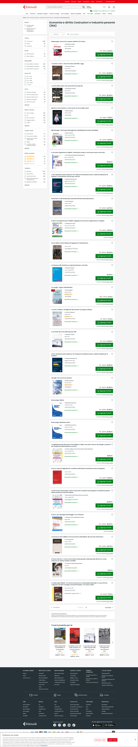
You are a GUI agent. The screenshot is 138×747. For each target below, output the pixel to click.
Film (55, 704)
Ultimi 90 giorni (30, 54)
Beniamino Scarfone (71, 403)
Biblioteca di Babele (32, 182)
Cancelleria (89, 711)
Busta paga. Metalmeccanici (60, 422)
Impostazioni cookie (100, 740)
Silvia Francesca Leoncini (81, 495)
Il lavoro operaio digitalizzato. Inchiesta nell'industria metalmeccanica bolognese (78, 468)
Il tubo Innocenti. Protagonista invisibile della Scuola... (104, 647)
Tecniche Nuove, (68, 135)
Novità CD (41, 706)
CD (39, 704)
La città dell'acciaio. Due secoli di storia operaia (67, 86)
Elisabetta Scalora (79, 517)
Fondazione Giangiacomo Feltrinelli (108, 680)
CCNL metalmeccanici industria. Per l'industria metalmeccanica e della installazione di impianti (79, 355)
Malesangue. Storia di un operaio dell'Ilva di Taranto (68, 41)
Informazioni (30, 133)
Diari (87, 706)
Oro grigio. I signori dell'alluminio (62, 287)
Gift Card (73, 1)
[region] (69, 739)
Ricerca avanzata (89, 7)
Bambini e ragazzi (58, 715)
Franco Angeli (30, 113)
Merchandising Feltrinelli (107, 706)
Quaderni (88, 715)
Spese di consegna (75, 684)
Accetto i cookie (112, 740)
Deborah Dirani (69, 380)
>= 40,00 (29, 84)
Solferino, (67, 292)
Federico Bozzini (31, 102)
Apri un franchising (59, 673)
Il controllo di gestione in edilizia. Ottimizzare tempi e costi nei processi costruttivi (78, 152)
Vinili (40, 711)
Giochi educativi (74, 709)
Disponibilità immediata (33, 66)
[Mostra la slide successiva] (112, 642)
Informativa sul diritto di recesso (92, 679)
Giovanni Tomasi (70, 334)
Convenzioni (99, 1)
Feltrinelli (29, 171)
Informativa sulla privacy (92, 682)
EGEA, (66, 336)
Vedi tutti (27, 105)
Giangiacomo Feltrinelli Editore (107, 676)
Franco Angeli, (68, 157)
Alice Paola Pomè (78, 449)
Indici (40, 687)
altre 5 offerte (109, 125)
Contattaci (73, 682)
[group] (92, 11)
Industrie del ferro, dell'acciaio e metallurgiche (31, 30)
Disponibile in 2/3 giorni (33, 68)
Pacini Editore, (68, 588)
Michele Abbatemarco (79, 155)
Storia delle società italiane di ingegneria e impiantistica (69, 243)
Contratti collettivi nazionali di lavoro (31, 145)
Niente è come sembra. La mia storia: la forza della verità (70, 108)
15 (86, 607)
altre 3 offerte (109, 80)
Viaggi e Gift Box (106, 709)
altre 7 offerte (109, 326)
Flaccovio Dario (31, 117)
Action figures (73, 715)
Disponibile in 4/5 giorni (33, 64)
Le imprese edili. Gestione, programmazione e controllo (69, 265)
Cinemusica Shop (31, 176)
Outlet (28, 43)
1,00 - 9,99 (29, 76)
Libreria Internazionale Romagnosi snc (32, 179)
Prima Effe (56, 684)
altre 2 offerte (109, 169)
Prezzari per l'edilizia (32, 136)
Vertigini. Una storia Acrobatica (61, 378)
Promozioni (30, 41)
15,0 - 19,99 (29, 80)
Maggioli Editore (31, 120)
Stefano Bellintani (88, 449)
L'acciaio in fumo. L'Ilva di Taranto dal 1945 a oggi (67, 64)
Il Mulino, (67, 203)
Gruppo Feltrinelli (106, 673)
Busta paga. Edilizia (57, 400)
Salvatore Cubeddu (32, 99)
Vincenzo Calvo (70, 517)
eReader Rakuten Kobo (107, 713)
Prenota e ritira (42, 675)
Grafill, (66, 519)
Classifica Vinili (42, 715)
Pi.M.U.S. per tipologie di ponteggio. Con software (67, 515)
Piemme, (67, 113)
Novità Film (57, 706)
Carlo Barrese (69, 155)
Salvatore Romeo (70, 66)
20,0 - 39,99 (30, 82)
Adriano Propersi (70, 268)
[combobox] (66, 7)
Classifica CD (42, 709)
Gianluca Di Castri (70, 223)
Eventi (92, 1)
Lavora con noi (26, 678)
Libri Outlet (25, 706)
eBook (24, 713)
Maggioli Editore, (68, 181)
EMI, (65, 565)
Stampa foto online (43, 689)
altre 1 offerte (110, 282)
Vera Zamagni (69, 201)
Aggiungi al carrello (105, 54)
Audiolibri (25, 715)
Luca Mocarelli (69, 539)
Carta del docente (43, 682)
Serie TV (56, 713)
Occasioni (29, 46)
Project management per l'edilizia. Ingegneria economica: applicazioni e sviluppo (77, 221)
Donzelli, (66, 68)
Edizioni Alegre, (68, 46)
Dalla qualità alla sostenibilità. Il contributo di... (59, 647)
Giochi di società (74, 711)
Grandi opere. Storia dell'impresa (32, 139)
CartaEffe (67, 1)
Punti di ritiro (86, 1)
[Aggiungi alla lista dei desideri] (112, 41)
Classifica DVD (58, 709)
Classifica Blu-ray (58, 711)
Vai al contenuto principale (30, 1)
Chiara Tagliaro (70, 449)
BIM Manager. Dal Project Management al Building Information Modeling (74, 130)
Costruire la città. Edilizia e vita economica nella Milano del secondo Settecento (77, 537)
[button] (84, 7)
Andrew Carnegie (31, 92)
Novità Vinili (41, 713)
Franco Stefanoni (70, 312)
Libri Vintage (26, 711)
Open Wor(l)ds (89, 713)
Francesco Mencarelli (32, 94)
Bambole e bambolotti (75, 713)
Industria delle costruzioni (30, 26)
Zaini (87, 709)
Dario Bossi (79, 563)
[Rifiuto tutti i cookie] (135, 739)
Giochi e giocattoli (74, 704)
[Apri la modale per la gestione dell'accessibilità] (113, 732)
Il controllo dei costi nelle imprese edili (63, 332)
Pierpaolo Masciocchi (32, 97)
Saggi (28, 142)
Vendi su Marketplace (59, 680)
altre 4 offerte (109, 58)
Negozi (79, 1)
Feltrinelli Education (106, 683)
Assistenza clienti (110, 1)
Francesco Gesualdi (71, 563)
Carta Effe (41, 673)
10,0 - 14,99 (29, 78)
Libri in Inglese (26, 709)
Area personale (74, 673)
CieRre (28, 122)
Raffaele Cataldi (70, 44)
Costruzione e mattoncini (76, 706)
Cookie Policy (44, 745)
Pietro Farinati (69, 133)
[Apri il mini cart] (109, 7)
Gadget (103, 711)
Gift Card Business (59, 678)
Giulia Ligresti (69, 110)
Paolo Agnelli (69, 290)
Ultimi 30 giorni (30, 56)
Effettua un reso (74, 678)
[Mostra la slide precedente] (51, 642)
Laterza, (66, 314)
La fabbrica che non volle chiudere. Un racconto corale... (74, 647)
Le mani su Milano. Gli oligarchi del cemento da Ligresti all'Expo (71, 310)
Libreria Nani (30, 173)
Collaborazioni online (59, 682)
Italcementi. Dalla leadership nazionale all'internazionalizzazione (72, 199)
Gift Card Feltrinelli (43, 678)
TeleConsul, (67, 405)
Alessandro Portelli (71, 88)
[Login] (113, 7)
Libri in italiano (26, 704)
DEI (27, 115)
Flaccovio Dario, (68, 225)
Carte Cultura (42, 680)
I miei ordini (73, 675)
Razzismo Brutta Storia (107, 685)
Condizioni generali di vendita (91, 675)
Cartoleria (88, 704)
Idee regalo (104, 704)
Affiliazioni (56, 675)
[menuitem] (27, 13)
